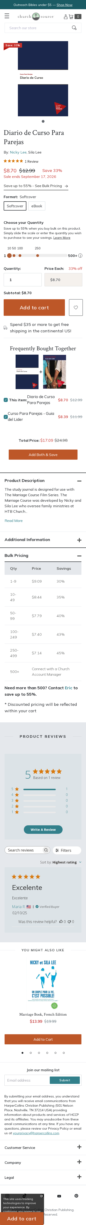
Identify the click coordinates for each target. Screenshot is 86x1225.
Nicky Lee (18, 152)
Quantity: (12, 268)
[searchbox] (23, 850)
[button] (43, 121)
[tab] (22, 1053)
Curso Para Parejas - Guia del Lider (31, 416)
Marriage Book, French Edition (43, 1014)
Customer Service (20, 1147)
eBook (36, 206)
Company (13, 1162)
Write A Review (43, 829)
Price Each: (54, 268)
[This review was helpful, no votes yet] (61, 921)
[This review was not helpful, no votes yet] (69, 921)
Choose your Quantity (24, 222)
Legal (9, 1177)
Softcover (15, 206)
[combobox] (43, 28)
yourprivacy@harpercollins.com (36, 1133)
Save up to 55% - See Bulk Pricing (33, 185)
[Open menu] (7, 16)
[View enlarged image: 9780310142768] (43, 78)
